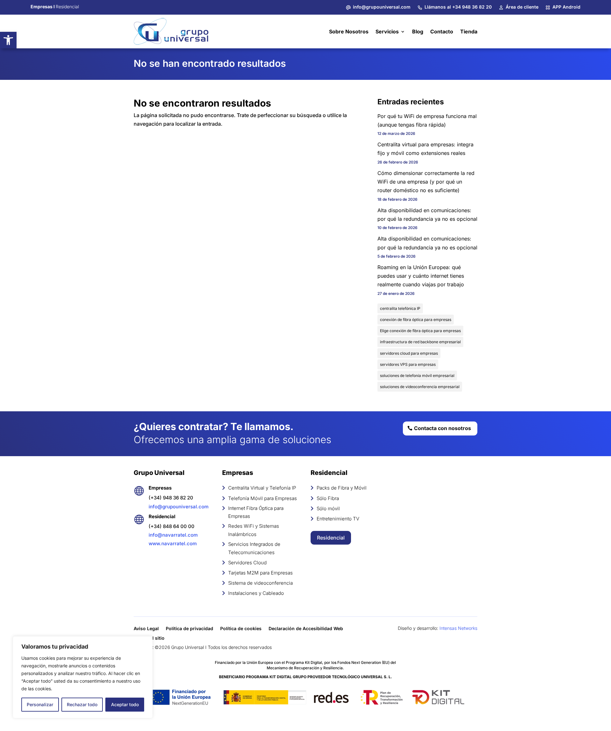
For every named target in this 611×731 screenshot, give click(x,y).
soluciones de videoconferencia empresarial (420, 386)
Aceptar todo (125, 704)
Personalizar (40, 704)
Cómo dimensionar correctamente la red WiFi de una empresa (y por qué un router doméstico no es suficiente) (425, 181)
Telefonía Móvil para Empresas (262, 498)
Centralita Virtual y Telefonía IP (262, 488)
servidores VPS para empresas (408, 364)
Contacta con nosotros (442, 428)
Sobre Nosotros (349, 31)
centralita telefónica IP (400, 308)
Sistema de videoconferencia (260, 583)
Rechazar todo (82, 704)
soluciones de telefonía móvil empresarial (417, 375)
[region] (83, 677)
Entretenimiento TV (338, 519)
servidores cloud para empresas (409, 353)
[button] (8, 40)
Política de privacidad (189, 628)
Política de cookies (241, 628)
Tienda (468, 31)
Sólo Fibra (328, 498)
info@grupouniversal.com (178, 507)
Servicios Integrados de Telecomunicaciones (254, 548)
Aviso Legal (146, 628)
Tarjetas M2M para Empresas (260, 573)
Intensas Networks (458, 628)
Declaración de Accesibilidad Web (306, 628)
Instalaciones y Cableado (256, 593)
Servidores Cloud (247, 563)
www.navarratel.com (173, 543)
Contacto (441, 31)
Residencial (331, 537)
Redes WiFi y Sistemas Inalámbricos (253, 530)
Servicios (387, 31)
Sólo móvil (328, 508)
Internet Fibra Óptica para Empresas (256, 512)
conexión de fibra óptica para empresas (415, 319)
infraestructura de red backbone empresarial (420, 341)
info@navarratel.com (173, 535)
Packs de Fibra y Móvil (342, 488)
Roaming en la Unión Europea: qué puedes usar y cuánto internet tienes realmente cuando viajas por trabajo (420, 276)
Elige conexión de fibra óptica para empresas (420, 330)
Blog (417, 31)
